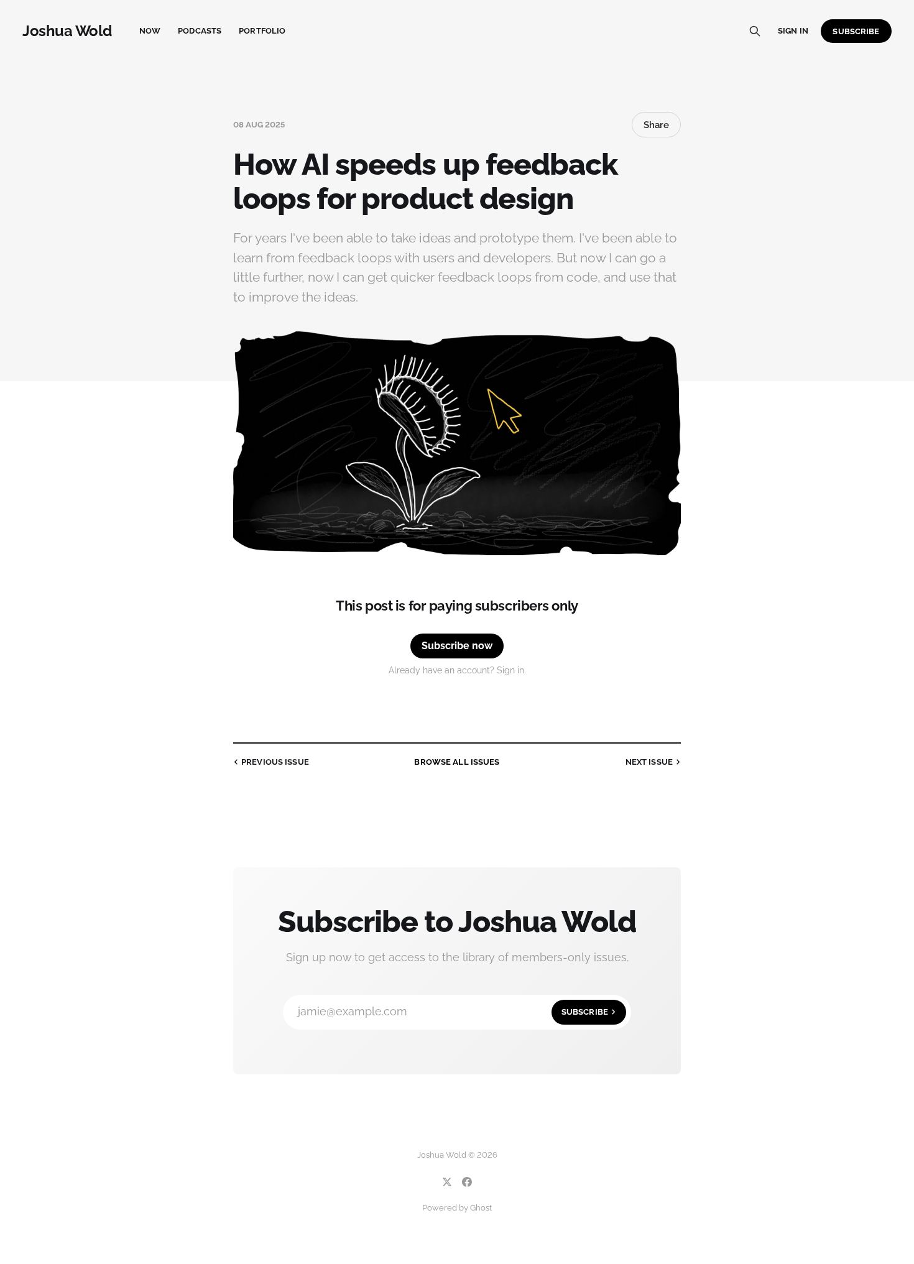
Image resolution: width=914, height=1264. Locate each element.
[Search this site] (755, 31)
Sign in (793, 30)
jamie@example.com (453, 1011)
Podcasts (199, 30)
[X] (447, 1182)
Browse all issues (456, 762)
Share (656, 125)
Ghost (481, 1207)
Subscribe (856, 31)
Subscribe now (457, 646)
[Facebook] (467, 1182)
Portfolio (262, 30)
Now (149, 30)
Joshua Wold (67, 31)
